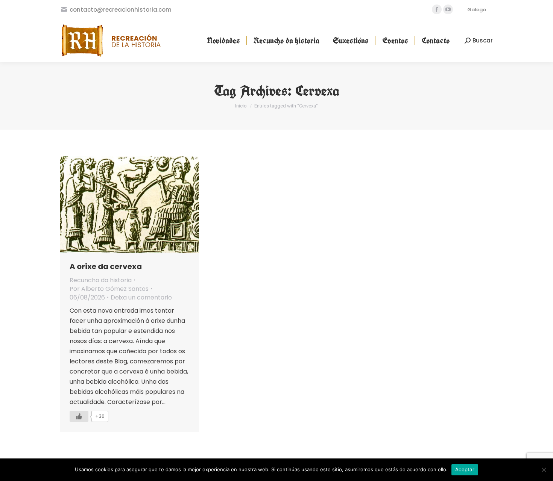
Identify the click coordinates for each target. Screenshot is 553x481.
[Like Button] (79, 416)
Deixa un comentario (141, 297)
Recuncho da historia (101, 280)
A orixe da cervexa (106, 266)
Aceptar (464, 469)
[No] (543, 469)
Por (109, 288)
